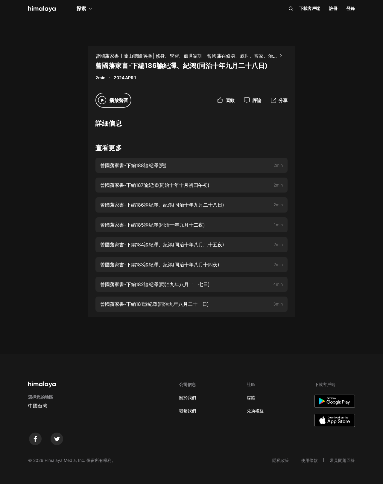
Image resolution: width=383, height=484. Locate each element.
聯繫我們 (187, 410)
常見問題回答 (342, 460)
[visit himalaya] (42, 9)
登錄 (350, 8)
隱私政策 (280, 460)
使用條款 (309, 460)
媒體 (251, 397)
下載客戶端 (309, 8)
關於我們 (187, 397)
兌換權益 (255, 410)
